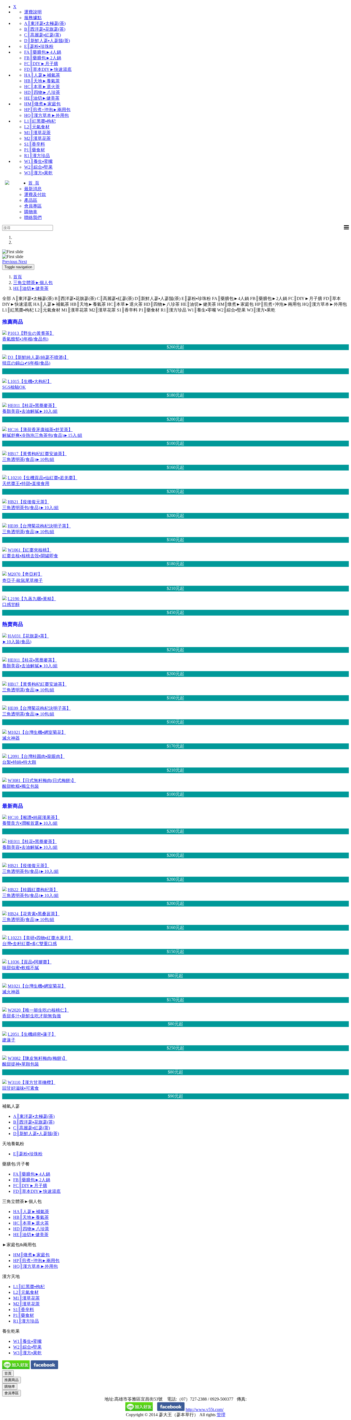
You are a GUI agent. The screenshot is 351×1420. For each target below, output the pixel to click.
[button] (10, 261)
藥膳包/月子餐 (16, 1164)
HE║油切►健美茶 (42, 98)
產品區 (30, 200)
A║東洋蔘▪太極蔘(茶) (45, 23)
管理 (221, 1414)
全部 (6, 298)
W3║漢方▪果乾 (38, 173)
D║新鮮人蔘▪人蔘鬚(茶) (47, 40)
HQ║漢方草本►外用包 (46, 115)
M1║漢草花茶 (37, 132)
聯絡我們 (33, 217)
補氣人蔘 (11, 1106)
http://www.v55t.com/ (204, 1409)
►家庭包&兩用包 (19, 1244)
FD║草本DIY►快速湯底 (48, 69)
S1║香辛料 (34, 144)
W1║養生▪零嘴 (38, 161)
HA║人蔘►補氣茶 (42, 75)
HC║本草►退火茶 (42, 86)
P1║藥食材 (34, 150)
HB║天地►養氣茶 (42, 81)
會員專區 (33, 206)
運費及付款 (35, 194)
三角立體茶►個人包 (33, 282)
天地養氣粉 (13, 1143)
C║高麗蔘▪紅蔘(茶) (42, 35)
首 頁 (33, 183)
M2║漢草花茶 (37, 138)
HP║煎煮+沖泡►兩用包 (47, 109)
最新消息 (33, 188)
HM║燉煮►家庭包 (42, 104)
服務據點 (33, 17)
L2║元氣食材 (37, 127)
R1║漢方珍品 (37, 155)
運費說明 (33, 12)
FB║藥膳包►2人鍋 (42, 58)
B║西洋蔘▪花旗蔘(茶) (44, 29)
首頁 (17, 277)
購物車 (30, 211)
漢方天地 (11, 1276)
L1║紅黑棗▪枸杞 (40, 121)
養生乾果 (11, 1331)
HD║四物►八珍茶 (42, 92)
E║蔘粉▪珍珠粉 (38, 46)
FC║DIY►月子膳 (41, 63)
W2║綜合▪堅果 (38, 167)
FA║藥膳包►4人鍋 (42, 52)
